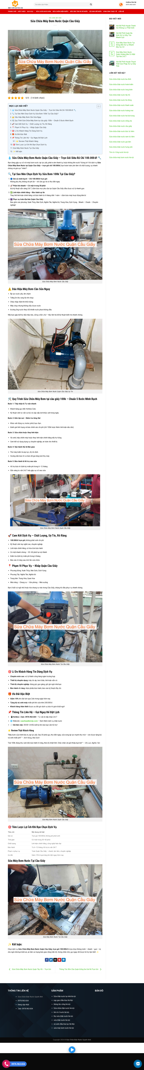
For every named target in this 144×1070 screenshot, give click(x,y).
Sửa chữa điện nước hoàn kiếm (121, 84)
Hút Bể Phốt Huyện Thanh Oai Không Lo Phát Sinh (126, 27)
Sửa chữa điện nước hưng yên (121, 147)
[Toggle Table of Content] (97, 106)
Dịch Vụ (30, 11)
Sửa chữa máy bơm (43, 11)
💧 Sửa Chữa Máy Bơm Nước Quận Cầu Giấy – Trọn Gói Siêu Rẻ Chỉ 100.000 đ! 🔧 (44, 110)
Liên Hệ (121, 11)
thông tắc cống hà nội (62, 1004)
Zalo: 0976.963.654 (25, 1009)
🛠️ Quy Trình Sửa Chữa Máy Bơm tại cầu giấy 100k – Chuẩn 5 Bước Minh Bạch (42, 120)
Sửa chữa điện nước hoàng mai (121, 110)
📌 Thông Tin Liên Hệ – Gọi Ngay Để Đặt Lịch (29, 138)
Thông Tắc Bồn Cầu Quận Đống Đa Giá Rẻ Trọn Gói (79, 969)
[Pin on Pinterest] (59, 960)
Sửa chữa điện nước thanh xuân (121, 105)
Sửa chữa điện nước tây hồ (119, 95)
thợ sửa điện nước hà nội (63, 1016)
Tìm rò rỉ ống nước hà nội (118, 152)
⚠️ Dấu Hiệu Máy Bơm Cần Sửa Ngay (26, 117)
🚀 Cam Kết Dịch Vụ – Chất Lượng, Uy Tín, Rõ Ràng (32, 124)
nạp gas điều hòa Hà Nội (63, 1000)
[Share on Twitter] (51, 960)
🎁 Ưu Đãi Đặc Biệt (19, 134)
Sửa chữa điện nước (60, 11)
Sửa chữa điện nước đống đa (120, 121)
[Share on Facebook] (47, 960)
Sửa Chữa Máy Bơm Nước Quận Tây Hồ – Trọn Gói (31, 969)
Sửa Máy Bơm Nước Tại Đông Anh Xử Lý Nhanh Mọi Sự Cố (125, 45)
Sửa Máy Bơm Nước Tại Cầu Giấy (26, 148)
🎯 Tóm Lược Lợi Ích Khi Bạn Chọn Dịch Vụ (30, 145)
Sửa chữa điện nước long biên (121, 90)
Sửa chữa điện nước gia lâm (120, 142)
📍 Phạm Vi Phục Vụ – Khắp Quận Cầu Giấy (29, 127)
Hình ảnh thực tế (110, 11)
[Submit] (91, 4)
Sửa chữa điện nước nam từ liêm (122, 137)
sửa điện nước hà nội (62, 1020)
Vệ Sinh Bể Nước (95, 11)
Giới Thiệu (22, 11)
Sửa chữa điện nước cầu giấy (120, 126)
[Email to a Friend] (55, 960)
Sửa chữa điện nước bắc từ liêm (121, 131)
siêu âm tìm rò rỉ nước (79, 11)
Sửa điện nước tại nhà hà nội (65, 996)
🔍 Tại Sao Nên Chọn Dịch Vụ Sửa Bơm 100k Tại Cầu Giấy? (35, 114)
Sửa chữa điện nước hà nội (64, 1008)
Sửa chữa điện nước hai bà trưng (122, 116)
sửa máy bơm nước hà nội (64, 1028)
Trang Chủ (12, 11)
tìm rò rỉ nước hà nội (61, 1012)
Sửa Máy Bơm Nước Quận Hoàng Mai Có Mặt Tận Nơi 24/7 (125, 54)
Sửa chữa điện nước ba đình (120, 79)
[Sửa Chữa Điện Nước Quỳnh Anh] (19, 4)
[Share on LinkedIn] (63, 960)
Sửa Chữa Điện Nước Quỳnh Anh (30, 997)
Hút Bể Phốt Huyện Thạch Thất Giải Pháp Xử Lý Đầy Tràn (126, 64)
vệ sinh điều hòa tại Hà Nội (64, 1024)
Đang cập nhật (23, 1005)
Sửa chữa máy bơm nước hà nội (121, 157)
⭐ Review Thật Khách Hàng (27, 141)
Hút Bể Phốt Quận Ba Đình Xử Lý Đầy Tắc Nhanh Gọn (124, 35)
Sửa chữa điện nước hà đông (120, 100)
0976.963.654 (23, 1001)
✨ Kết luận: (17, 151)
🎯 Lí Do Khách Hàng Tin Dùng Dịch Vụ (27, 131)
